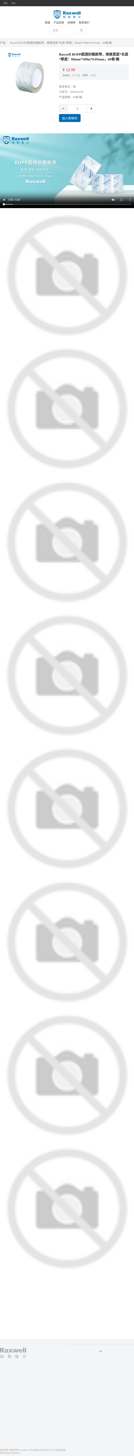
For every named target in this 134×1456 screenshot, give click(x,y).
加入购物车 (70, 118)
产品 (3, 42)
